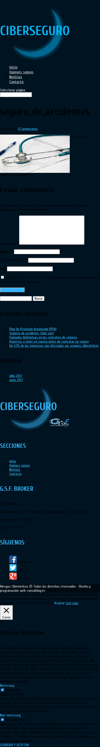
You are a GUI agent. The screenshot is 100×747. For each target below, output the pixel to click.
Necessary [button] (7, 686)
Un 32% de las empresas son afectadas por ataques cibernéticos (54, 346)
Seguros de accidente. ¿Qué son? (31, 333)
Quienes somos (21, 72)
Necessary (13, 690)
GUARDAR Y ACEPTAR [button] (14, 745)
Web (3, 269)
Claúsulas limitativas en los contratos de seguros (43, 337)
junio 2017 (16, 380)
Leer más (72, 603)
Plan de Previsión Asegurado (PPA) (33, 329)
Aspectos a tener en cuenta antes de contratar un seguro (49, 341)
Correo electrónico (13, 260)
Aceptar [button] (59, 603)
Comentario (9, 243)
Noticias (15, 77)
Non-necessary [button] (10, 715)
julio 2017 (15, 376)
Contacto (16, 81)
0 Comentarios (28, 129)
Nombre (6, 252)
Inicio (13, 67)
